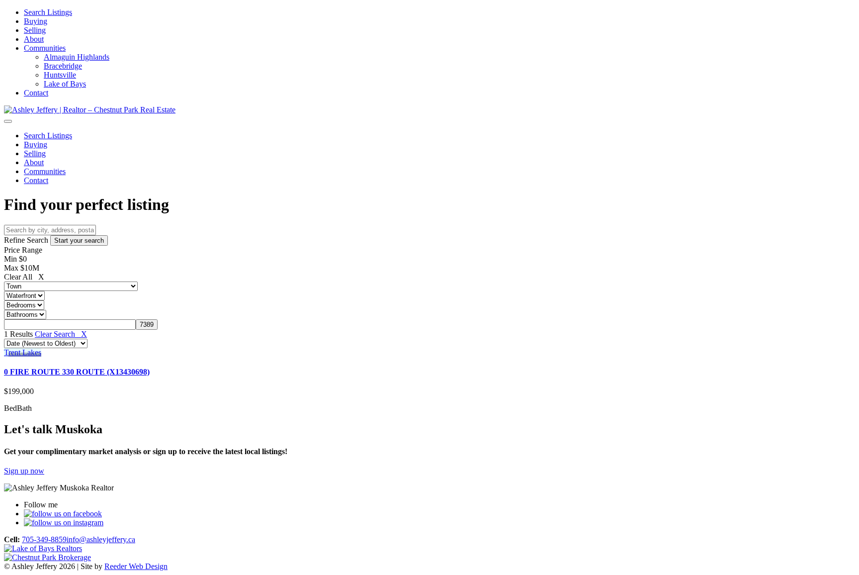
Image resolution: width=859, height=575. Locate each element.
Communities (45, 48)
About (34, 39)
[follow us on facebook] (63, 513)
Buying (35, 21)
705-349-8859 (44, 539)
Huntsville (60, 75)
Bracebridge (63, 66)
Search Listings (48, 12)
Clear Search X (61, 334)
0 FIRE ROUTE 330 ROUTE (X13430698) (77, 372)
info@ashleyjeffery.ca (101, 539)
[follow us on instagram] (63, 522)
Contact (36, 93)
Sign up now (24, 471)
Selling (35, 30)
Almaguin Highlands (76, 57)
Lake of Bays (65, 84)
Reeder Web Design (136, 566)
